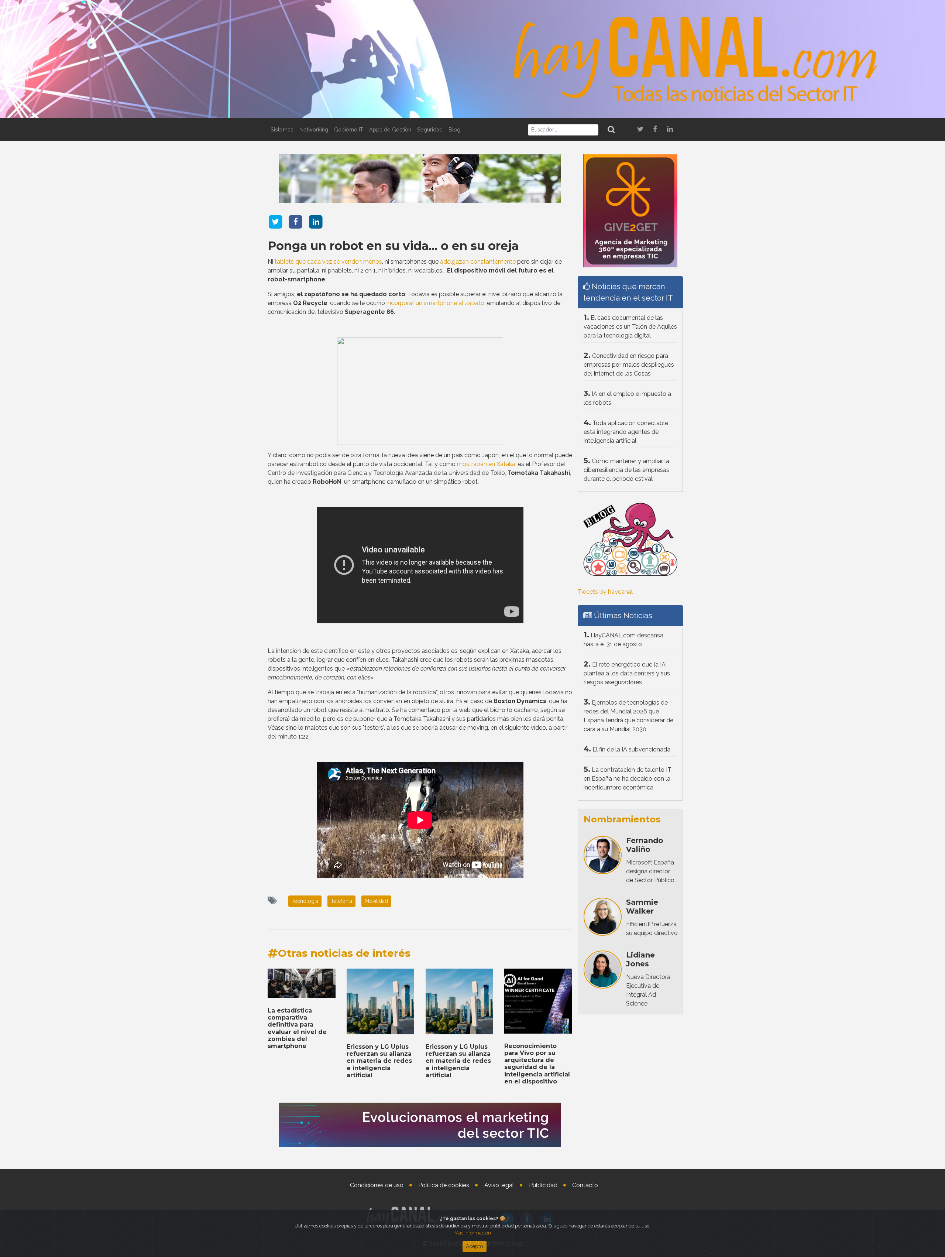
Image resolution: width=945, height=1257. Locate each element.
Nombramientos (622, 819)
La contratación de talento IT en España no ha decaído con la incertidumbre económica (627, 778)
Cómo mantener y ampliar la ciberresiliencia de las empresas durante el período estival (626, 470)
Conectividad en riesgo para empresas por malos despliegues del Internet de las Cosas (629, 364)
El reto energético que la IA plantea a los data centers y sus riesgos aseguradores (627, 673)
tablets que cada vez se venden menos (328, 261)
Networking (313, 129)
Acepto (474, 1246)
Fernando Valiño (644, 845)
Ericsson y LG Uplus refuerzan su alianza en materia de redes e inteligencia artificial (379, 1061)
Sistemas (282, 129)
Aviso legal (499, 1185)
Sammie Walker (642, 906)
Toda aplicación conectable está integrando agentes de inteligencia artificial (626, 431)
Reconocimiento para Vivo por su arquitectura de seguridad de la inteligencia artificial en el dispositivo (537, 1063)
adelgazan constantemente (478, 261)
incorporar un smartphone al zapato (435, 302)
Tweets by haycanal (605, 591)
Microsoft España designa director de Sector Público (650, 871)
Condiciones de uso (376, 1185)
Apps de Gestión (390, 129)
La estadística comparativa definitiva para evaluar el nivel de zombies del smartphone (297, 1028)
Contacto (585, 1185)
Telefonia (341, 901)
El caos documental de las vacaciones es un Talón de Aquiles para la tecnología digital (630, 326)
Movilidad (376, 901)
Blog (454, 129)
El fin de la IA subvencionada (631, 749)
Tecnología (305, 901)
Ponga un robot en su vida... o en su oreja (393, 246)
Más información (472, 1233)
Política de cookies (443, 1185)
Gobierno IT (348, 129)
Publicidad (543, 1185)
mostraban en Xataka (486, 463)
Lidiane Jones (640, 959)
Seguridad (430, 129)
